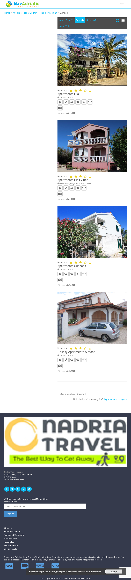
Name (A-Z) (91, 20)
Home (7, 13)
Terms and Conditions (14, 535)
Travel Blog (9, 542)
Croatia (16, 13)
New (61, 20)
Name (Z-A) (64, 26)
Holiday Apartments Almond (76, 352)
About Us (8, 528)
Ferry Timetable (11, 545)
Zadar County (30, 13)
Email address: (11, 501)
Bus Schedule (10, 549)
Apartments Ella (68, 94)
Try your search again (115, 399)
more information (93, 571)
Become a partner (12, 532)
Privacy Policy (10, 539)
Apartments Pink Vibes (72, 180)
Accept (113, 571)
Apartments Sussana (71, 266)
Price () (69, 20)
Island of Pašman (48, 13)
